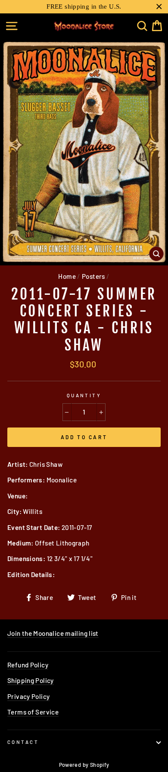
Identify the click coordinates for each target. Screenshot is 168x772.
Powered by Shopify (84, 764)
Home (67, 276)
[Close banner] (159, 7)
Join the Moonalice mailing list (53, 633)
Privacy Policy (28, 696)
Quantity (84, 395)
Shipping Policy (30, 680)
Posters (93, 276)
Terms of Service (33, 712)
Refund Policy (27, 665)
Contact (23, 742)
